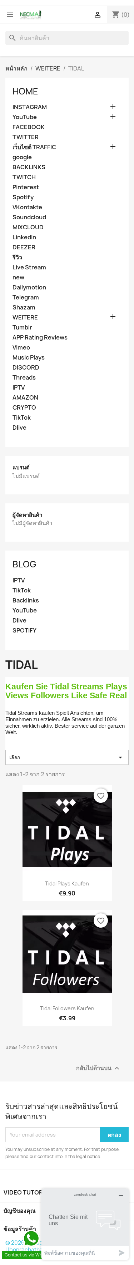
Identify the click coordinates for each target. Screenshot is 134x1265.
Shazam (24, 307)
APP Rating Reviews (40, 337)
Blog (24, 564)
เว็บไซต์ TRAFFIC (34, 147)
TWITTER (26, 137)
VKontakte (27, 207)
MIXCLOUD (28, 227)
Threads (24, 377)
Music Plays (29, 357)
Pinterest (26, 187)
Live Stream (29, 267)
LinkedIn (24, 237)
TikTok (22, 417)
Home (25, 91)
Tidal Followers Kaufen (67, 1008)
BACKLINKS (29, 167)
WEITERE (25, 317)
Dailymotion (29, 287)
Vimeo (21, 347)
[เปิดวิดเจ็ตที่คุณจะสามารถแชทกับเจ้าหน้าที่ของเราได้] (85, 1224)
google (22, 157)
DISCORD (26, 367)
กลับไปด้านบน (98, 1068)
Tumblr (22, 327)
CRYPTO (24, 407)
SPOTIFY (24, 630)
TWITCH (24, 177)
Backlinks (26, 600)
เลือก (67, 757)
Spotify (23, 197)
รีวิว (17, 257)
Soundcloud (29, 217)
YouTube (25, 117)
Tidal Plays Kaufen (67, 883)
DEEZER (24, 247)
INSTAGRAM (30, 107)
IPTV (19, 387)
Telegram (26, 297)
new (18, 277)
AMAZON (25, 397)
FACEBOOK (29, 127)
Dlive (19, 427)
